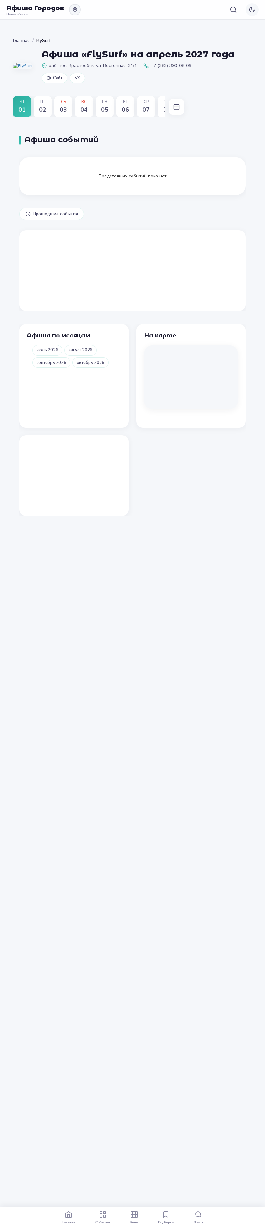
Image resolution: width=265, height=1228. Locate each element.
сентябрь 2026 (51, 363)
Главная (21, 40)
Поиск (198, 1222)
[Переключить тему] (252, 9)
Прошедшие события (55, 214)
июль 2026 (47, 350)
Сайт (57, 78)
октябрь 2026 (90, 363)
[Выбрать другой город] (75, 9)
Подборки (166, 1222)
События (102, 1222)
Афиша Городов (35, 8)
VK (77, 78)
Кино (134, 1222)
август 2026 (80, 350)
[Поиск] (233, 10)
